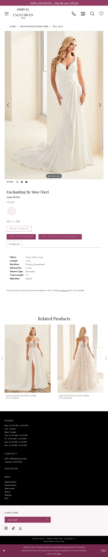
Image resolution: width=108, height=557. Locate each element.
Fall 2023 (58, 26)
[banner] (23, 13)
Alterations (10, 488)
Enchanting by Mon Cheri (34, 26)
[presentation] (28, 359)
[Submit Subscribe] (47, 520)
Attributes (14, 244)
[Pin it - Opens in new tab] (22, 182)
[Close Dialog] (4, 550)
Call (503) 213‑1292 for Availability (60, 237)
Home (13, 26)
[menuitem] (6, 13)
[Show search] (92, 13)
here (59, 554)
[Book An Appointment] (83, 13)
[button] (6, 13)
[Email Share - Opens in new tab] (26, 182)
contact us (64, 290)
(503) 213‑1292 (11, 468)
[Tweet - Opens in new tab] (17, 182)
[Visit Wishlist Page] (101, 13)
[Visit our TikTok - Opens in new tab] (13, 528)
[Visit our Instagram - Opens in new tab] (6, 528)
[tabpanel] (54, 105)
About (7, 492)
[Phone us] (73, 13)
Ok (103, 550)
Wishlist (8, 495)
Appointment (10, 482)
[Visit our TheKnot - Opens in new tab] (20, 528)
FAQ (6, 498)
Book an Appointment (21, 237)
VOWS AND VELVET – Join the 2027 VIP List (54, 2)
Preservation (10, 485)
